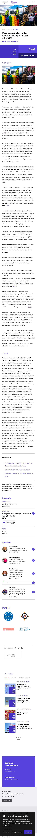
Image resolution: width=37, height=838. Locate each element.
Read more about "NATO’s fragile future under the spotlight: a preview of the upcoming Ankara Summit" (18, 728)
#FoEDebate (8, 771)
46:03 (19, 338)
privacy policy (6, 825)
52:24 (29, 307)
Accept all (28, 832)
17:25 (9, 205)
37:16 (14, 286)
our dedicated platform (11, 779)
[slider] (18, 714)
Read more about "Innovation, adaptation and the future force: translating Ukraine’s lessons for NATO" (18, 702)
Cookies (8, 836)
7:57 (4, 133)
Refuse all (6, 832)
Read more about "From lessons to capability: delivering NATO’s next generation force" (18, 689)
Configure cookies (17, 832)
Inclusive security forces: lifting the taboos (17, 470)
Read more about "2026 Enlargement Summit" (18, 715)
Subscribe (7, 800)
